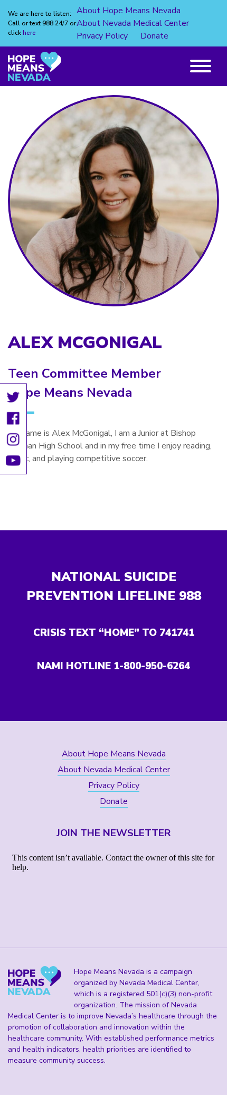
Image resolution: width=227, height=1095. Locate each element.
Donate (154, 36)
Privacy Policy (102, 36)
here (29, 33)
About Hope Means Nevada (129, 10)
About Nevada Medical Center (133, 23)
